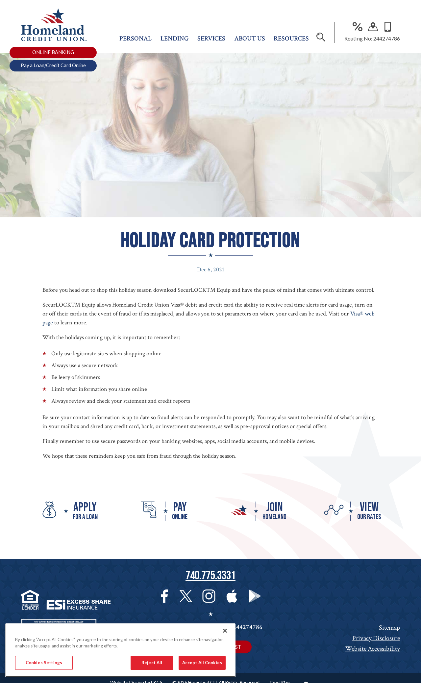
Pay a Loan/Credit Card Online (53, 65)
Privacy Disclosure (376, 638)
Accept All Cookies (202, 662)
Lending (175, 38)
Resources (291, 38)
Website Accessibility (372, 648)
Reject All (151, 662)
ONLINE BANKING (53, 52)
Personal (135, 38)
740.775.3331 (210, 576)
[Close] (225, 630)
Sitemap (389, 627)
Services (211, 38)
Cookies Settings (44, 662)
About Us (249, 38)
